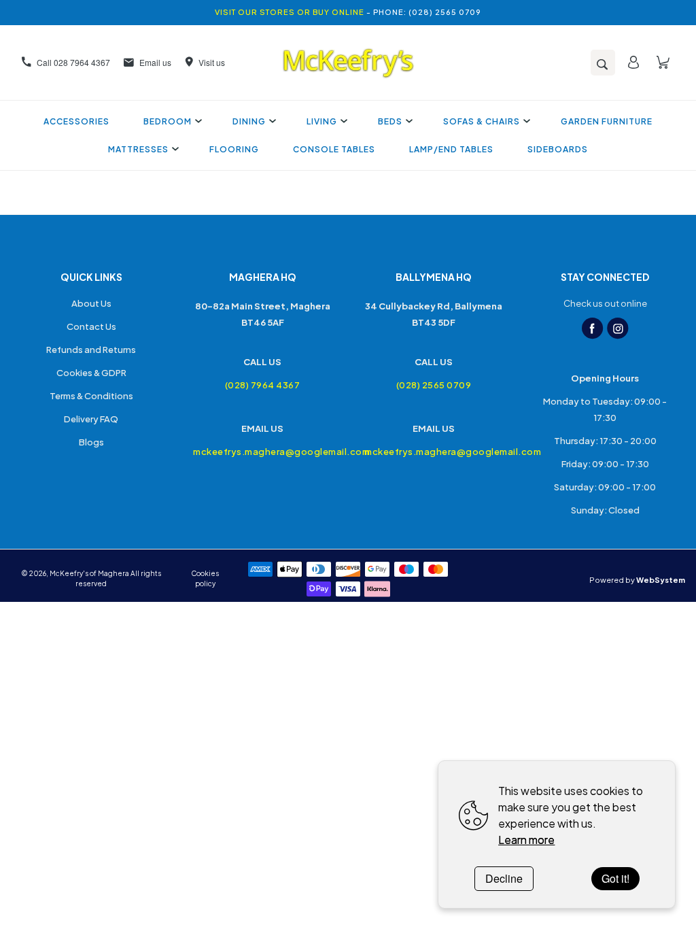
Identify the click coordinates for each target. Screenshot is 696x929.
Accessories (76, 121)
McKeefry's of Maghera (89, 573)
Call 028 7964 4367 (73, 62)
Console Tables (334, 149)
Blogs (91, 442)
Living (322, 121)
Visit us (211, 62)
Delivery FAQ (91, 418)
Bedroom (167, 121)
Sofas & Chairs (481, 121)
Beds (390, 121)
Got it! (615, 878)
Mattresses (138, 149)
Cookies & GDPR (91, 372)
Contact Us (91, 326)
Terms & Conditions (91, 395)
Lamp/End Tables (451, 149)
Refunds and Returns (91, 349)
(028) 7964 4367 (262, 384)
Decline (504, 878)
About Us (91, 303)
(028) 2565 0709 (434, 384)
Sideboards (557, 149)
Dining (249, 121)
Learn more (526, 839)
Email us (155, 62)
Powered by (637, 579)
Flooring (234, 149)
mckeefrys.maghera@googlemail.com (262, 451)
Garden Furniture (606, 121)
